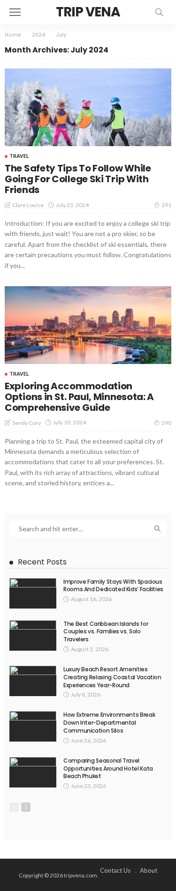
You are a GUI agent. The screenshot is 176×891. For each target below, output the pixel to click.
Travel (19, 155)
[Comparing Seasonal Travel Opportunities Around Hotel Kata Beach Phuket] (32, 772)
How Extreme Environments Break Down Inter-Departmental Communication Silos (109, 723)
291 (166, 204)
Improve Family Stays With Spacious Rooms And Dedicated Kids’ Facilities (113, 586)
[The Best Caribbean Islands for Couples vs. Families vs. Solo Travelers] (32, 635)
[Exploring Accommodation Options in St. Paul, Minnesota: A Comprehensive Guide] (88, 325)
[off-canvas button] (15, 12)
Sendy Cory (26, 422)
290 (166, 422)
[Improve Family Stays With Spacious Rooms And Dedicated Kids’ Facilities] (32, 593)
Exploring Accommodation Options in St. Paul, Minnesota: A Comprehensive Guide (79, 396)
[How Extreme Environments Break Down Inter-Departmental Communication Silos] (32, 726)
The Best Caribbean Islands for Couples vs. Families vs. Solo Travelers (105, 632)
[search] (159, 12)
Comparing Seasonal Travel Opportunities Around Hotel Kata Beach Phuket (108, 768)
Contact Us (115, 870)
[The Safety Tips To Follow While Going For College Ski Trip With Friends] (88, 107)
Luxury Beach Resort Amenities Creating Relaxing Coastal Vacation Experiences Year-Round (112, 677)
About (148, 870)
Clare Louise (28, 204)
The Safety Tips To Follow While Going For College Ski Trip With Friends (78, 179)
